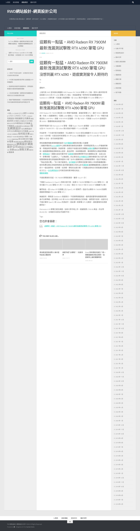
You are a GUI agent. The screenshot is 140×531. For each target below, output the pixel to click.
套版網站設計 (120, 53)
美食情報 (16, 2)
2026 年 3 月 (119, 117)
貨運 (12, 149)
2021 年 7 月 (119, 342)
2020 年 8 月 (119, 390)
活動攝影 (118, 66)
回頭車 (70, 154)
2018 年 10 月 (120, 486)
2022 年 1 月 (119, 315)
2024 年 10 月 (120, 170)
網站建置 (16, 142)
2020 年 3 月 (119, 412)
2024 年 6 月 (119, 188)
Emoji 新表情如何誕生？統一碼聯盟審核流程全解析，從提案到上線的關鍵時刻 (95, 254)
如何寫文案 (24, 133)
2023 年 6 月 (119, 240)
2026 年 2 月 (119, 122)
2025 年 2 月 (119, 157)
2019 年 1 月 (119, 473)
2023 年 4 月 (119, 249)
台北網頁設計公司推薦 (19, 131)
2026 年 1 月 (119, 126)
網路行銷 (118, 79)
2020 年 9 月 (119, 385)
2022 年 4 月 (119, 302)
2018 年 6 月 (119, 504)
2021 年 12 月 (120, 320)
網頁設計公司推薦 (25, 147)
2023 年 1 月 (119, 262)
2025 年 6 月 (119, 153)
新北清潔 (22, 139)
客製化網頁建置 (121, 62)
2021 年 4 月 (119, 355)
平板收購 (14, 136)
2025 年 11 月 (120, 135)
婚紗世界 (33, 2)
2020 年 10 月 (120, 381)
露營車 (85, 165)
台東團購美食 (15, 134)
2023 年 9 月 (119, 227)
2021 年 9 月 (119, 333)
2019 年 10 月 (120, 434)
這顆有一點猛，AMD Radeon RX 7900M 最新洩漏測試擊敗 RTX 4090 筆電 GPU (72, 226)
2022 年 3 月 (119, 306)
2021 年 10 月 (120, 328)
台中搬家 (72, 162)
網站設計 (28, 141)
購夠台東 (16, 150)
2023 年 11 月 (120, 219)
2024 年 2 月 (119, 205)
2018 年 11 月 (120, 482)
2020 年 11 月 (120, 377)
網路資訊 (25, 2)
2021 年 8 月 (119, 337)
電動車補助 (44, 173)
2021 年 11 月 (120, 324)
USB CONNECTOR (17, 115)
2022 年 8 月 (119, 284)
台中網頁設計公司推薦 (21, 123)
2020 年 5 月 (119, 403)
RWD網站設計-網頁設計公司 (32, 11)
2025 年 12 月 (120, 131)
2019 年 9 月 (119, 438)
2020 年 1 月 (119, 421)
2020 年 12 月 (120, 372)
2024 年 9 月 (119, 175)
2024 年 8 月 (119, 179)
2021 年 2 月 (119, 363)
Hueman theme (30, 527)
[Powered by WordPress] (14, 527)
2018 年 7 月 (119, 500)
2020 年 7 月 (119, 394)
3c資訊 (8, 2)
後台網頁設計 (20, 136)
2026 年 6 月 (119, 113)
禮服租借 (118, 75)
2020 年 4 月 (119, 407)
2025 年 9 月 (119, 139)
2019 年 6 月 (119, 451)
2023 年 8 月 (119, 232)
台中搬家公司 (84, 157)
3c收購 (9, 113)
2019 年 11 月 (120, 429)
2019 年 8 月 (119, 443)
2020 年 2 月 (119, 416)
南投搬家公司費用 (22, 118)
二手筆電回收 (29, 116)
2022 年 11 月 (120, 271)
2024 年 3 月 (119, 201)
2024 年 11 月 (120, 166)
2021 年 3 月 (119, 359)
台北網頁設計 (53, 170)
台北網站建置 (18, 126)
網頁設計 (46, 154)
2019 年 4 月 (119, 460)
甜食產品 (118, 70)
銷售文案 (24, 149)
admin (43, 53)
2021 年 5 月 (119, 350)
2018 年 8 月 (119, 495)
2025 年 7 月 (119, 148)
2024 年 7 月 (119, 183)
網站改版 (21, 142)
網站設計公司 (11, 144)
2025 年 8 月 (119, 144)
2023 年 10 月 (120, 223)
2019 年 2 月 (119, 469)
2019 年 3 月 (119, 464)
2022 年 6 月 (119, 293)
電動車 (11, 152)
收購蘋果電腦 (14, 139)
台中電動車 (68, 143)
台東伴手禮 (31, 131)
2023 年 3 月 (119, 254)
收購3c (27, 137)
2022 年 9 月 (119, 280)
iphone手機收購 (14, 113)
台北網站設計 (26, 126)
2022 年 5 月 (119, 298)
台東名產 (9, 134)
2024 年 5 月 (119, 192)
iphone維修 (56, 146)
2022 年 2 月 (119, 311)
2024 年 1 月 (119, 210)
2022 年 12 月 (120, 267)
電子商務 (118, 92)
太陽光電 (91, 148)
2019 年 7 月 (119, 447)
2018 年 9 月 (119, 491)
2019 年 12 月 (120, 425)
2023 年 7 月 (119, 236)
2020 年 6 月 (119, 399)
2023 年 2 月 (119, 258)
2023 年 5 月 (119, 245)
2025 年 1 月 (119, 161)
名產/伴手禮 (119, 48)
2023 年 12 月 (120, 214)
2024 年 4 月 (119, 197)
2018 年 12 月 (120, 478)
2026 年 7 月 (119, 109)
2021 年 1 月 (119, 368)
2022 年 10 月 (120, 276)
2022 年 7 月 (119, 289)
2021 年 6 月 (119, 346)
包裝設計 (11, 118)
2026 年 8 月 (119, 104)
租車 (11, 141)
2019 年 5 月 (119, 456)
